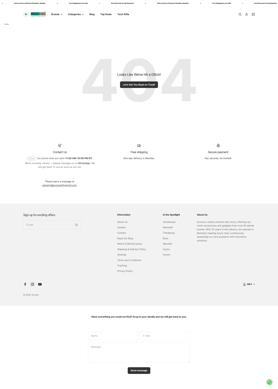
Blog (92, 14)
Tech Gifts (123, 14)
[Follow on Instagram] (32, 284)
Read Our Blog (125, 238)
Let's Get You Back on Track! (139, 84)
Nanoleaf (168, 227)
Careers (121, 227)
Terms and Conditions (129, 260)
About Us (122, 221)
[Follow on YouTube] (40, 284)
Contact (121, 232)
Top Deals (106, 14)
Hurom (166, 254)
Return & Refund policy (129, 243)
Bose (165, 238)
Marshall (167, 243)
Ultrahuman (169, 221)
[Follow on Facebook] (25, 284)
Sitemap (121, 254)
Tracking (122, 265)
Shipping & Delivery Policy (131, 249)
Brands (55, 14)
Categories (74, 14)
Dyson (166, 249)
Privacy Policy (125, 271)
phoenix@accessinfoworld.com (59, 185)
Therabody (169, 232)
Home (7, 24)
